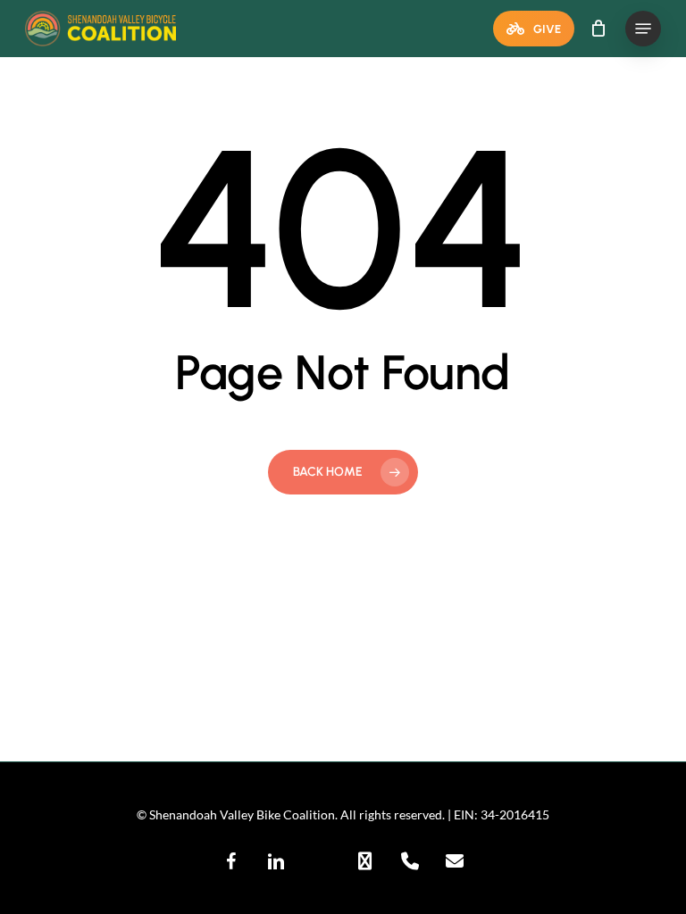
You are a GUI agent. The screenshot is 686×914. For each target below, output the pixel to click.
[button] (643, 28)
